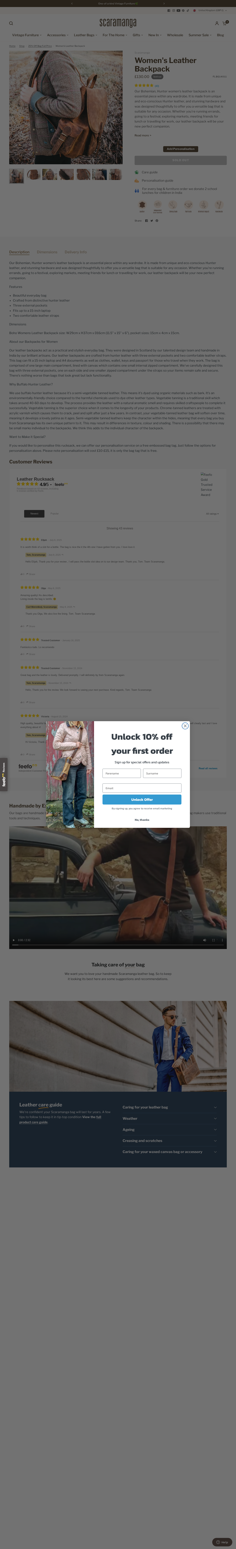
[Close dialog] (185, 726)
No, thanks (142, 819)
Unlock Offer (142, 799)
